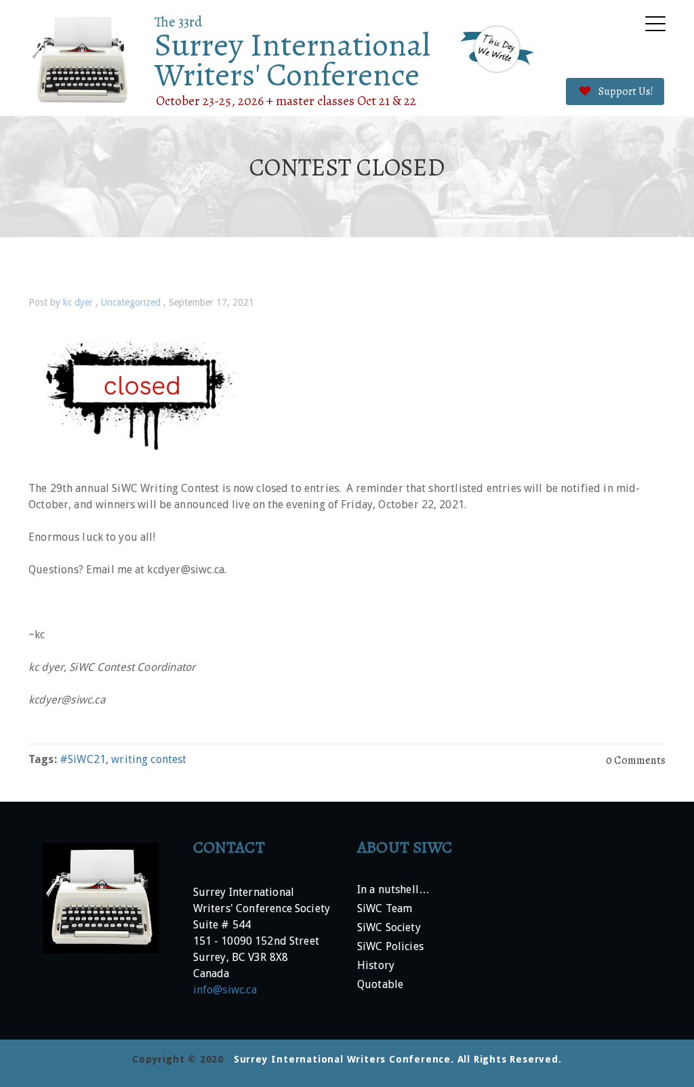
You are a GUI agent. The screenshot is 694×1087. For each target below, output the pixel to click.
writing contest (148, 759)
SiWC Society (389, 928)
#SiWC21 (83, 759)
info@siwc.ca (225, 989)
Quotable (380, 985)
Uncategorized (131, 302)
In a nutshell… (393, 890)
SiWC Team (384, 909)
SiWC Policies (390, 947)
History (375, 966)
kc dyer (78, 302)
